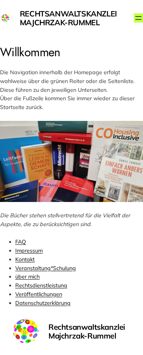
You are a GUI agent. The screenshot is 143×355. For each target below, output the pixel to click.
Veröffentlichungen (38, 294)
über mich (27, 276)
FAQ (20, 241)
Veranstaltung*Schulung (45, 268)
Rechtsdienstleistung (41, 285)
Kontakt (25, 259)
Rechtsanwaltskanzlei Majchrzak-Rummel (68, 18)
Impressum (29, 250)
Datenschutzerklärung (43, 303)
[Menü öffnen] (138, 18)
